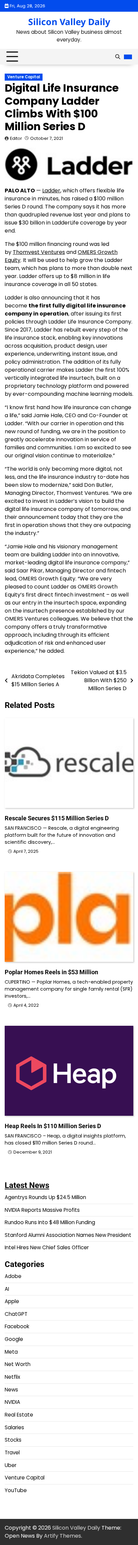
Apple (12, 1301)
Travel (12, 1452)
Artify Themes (62, 1536)
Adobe (13, 1276)
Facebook (17, 1326)
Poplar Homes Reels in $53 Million (51, 972)
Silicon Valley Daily (69, 22)
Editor (16, 138)
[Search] (118, 57)
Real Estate (19, 1414)
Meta (11, 1351)
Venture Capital (23, 77)
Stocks (13, 1439)
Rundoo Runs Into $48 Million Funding (50, 1222)
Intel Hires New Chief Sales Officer (47, 1247)
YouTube (16, 1490)
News (11, 1389)
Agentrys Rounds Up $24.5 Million (45, 1197)
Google (14, 1339)
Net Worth (17, 1364)
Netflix (12, 1376)
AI (7, 1288)
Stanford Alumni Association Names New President (68, 1235)
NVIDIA (12, 1401)
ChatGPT (16, 1313)
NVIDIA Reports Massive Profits (42, 1209)
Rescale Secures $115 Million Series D (57, 818)
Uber (10, 1465)
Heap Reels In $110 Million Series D (53, 1125)
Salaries (14, 1427)
